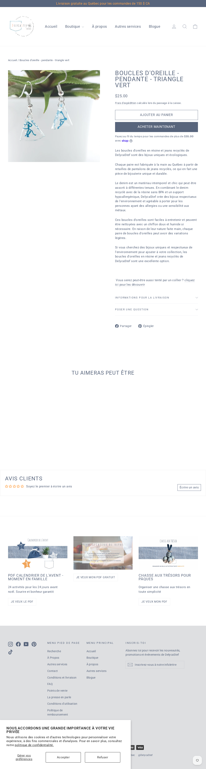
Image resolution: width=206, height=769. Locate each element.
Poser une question (132, 309)
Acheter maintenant (156, 127)
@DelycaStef (145, 755)
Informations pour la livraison (142, 297)
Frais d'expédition (125, 103)
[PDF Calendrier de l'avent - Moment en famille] (37, 553)
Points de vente (57, 690)
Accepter (63, 757)
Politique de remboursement (57, 712)
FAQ (50, 684)
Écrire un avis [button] (189, 487)
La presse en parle (59, 697)
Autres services (128, 26)
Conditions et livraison (62, 677)
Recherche (54, 651)
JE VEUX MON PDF (154, 601)
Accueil (51, 26)
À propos (99, 26)
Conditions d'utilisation (62, 703)
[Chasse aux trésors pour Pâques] (168, 553)
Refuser (102, 757)
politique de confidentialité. (34, 745)
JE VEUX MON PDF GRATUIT (95, 577)
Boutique (73, 26)
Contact (52, 671)
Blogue (154, 26)
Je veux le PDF (22, 601)
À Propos (53, 657)
